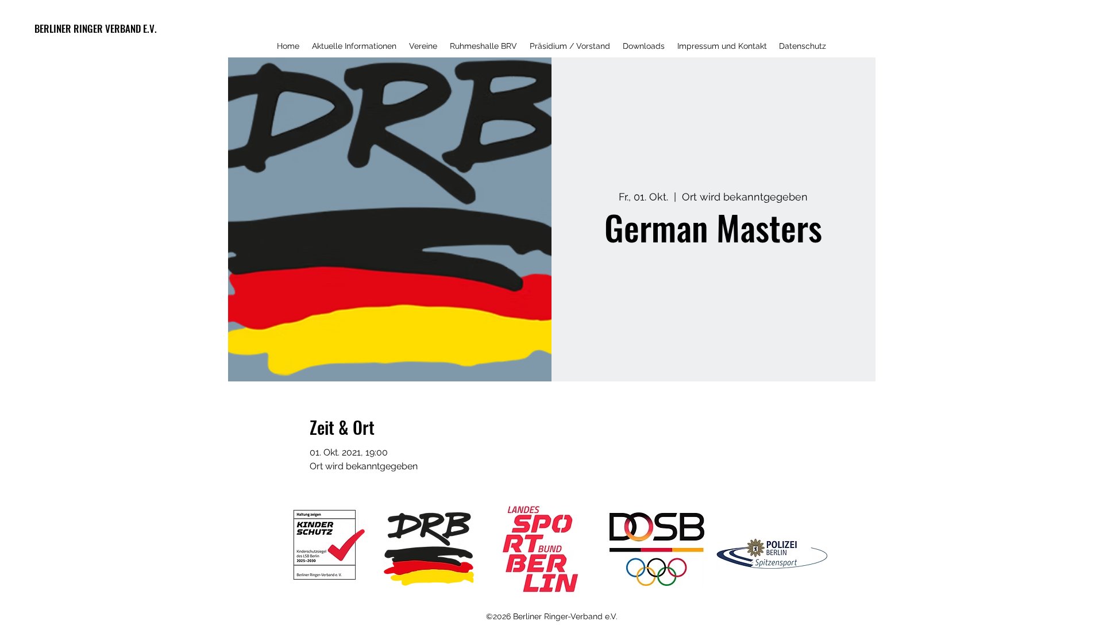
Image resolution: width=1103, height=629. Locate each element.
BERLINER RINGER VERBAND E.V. (95, 28)
